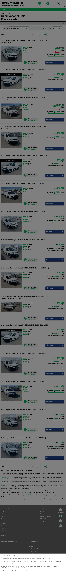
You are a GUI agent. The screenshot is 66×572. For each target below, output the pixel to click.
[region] (33, 563)
